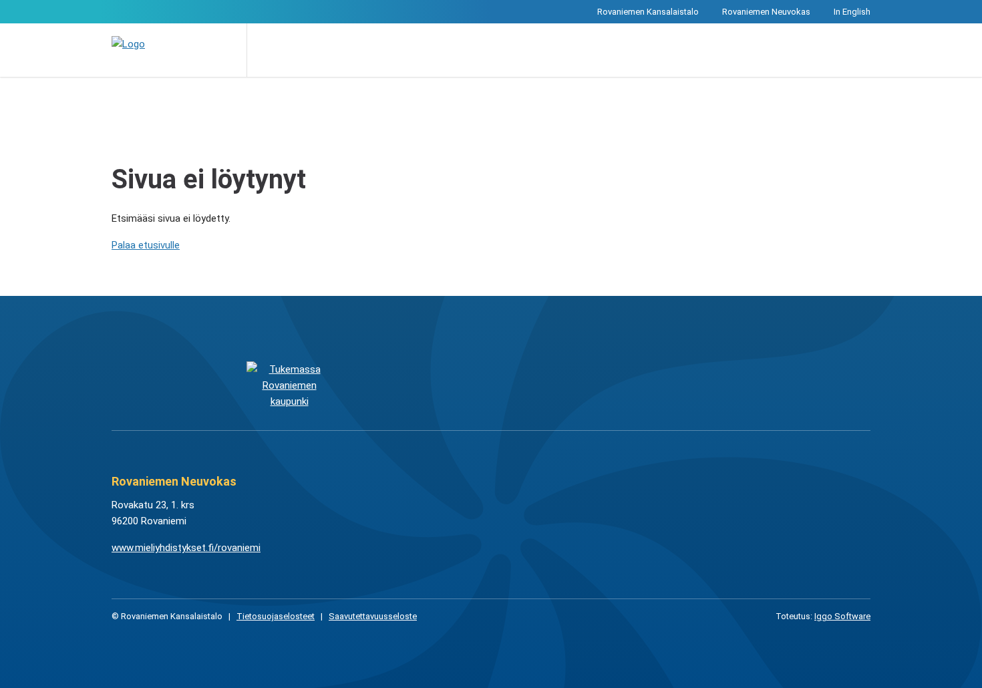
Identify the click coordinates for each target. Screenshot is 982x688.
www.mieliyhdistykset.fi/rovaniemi (186, 548)
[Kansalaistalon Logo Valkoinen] (424, 384)
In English (852, 12)
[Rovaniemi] (289, 384)
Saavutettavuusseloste (373, 616)
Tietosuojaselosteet (275, 616)
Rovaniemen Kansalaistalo (648, 12)
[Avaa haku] (267, 50)
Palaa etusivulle (146, 245)
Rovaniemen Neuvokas (766, 12)
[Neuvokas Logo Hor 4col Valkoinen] (558, 384)
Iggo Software (842, 616)
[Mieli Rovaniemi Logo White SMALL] (692, 384)
